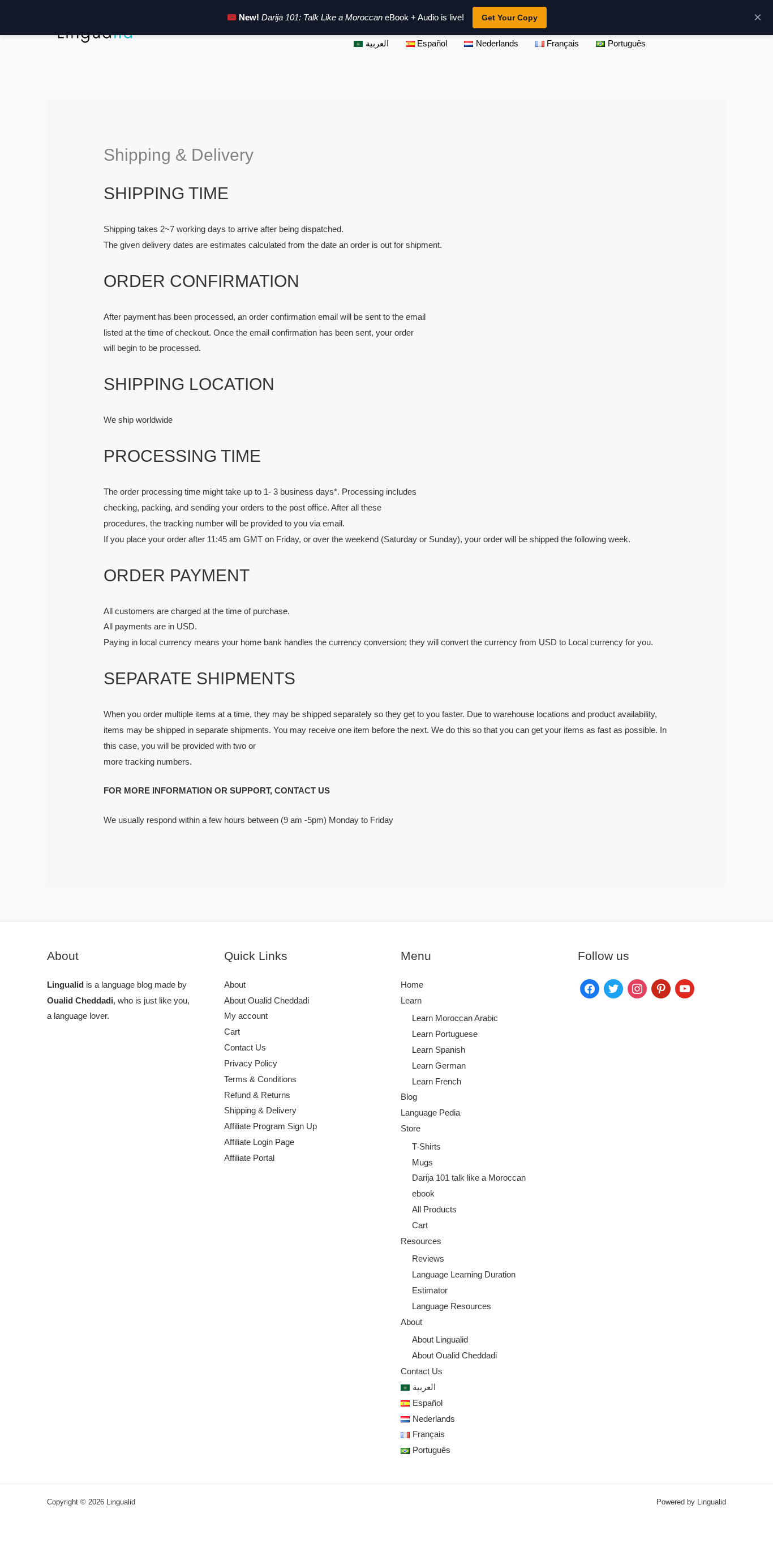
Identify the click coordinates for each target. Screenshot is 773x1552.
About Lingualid (440, 1339)
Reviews (428, 1258)
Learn (411, 1000)
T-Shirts (426, 1146)
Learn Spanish (438, 1049)
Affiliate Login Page (259, 1142)
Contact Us (245, 1047)
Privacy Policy (250, 1063)
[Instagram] (637, 988)
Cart (232, 1031)
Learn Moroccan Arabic (455, 1018)
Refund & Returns (257, 1095)
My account (246, 1016)
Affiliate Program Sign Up (270, 1126)
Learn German (439, 1065)
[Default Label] (661, 988)
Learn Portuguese (445, 1034)
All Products (434, 1209)
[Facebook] (589, 988)
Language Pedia (430, 1112)
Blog (409, 1096)
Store (410, 1128)
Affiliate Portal (249, 1158)
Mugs (422, 1162)
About (235, 984)
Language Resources (451, 1306)
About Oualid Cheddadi (266, 1000)
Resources (421, 1241)
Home (412, 984)
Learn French (436, 1081)
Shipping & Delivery (260, 1110)
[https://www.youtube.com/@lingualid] (684, 988)
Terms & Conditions (260, 1079)
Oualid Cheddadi (80, 1000)
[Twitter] (613, 988)
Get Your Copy (510, 17)
